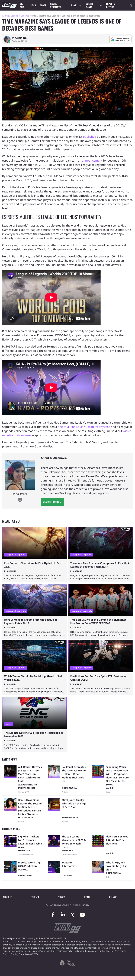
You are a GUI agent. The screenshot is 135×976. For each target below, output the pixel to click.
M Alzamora (19, 38)
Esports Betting (110, 5)
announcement (92, 160)
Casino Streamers (56, 5)
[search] (130, 5)
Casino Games (89, 5)
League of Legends (20, 15)
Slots (43, 5)
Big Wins (22, 5)
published (89, 137)
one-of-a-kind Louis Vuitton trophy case (84, 427)
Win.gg (5, 15)
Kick (33, 5)
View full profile (51, 501)
